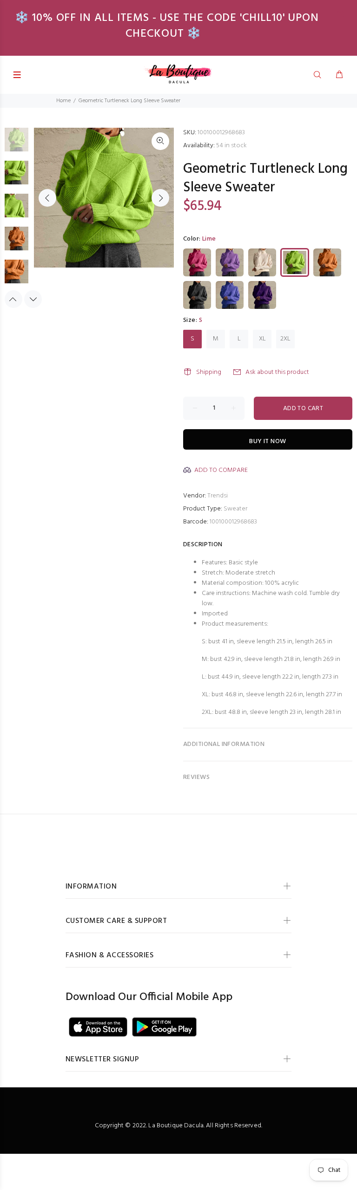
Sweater (235, 508)
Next (160, 198)
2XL (285, 338)
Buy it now (267, 441)
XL (262, 338)
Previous (47, 198)
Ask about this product (277, 372)
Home (63, 100)
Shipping (208, 372)
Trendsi (217, 495)
